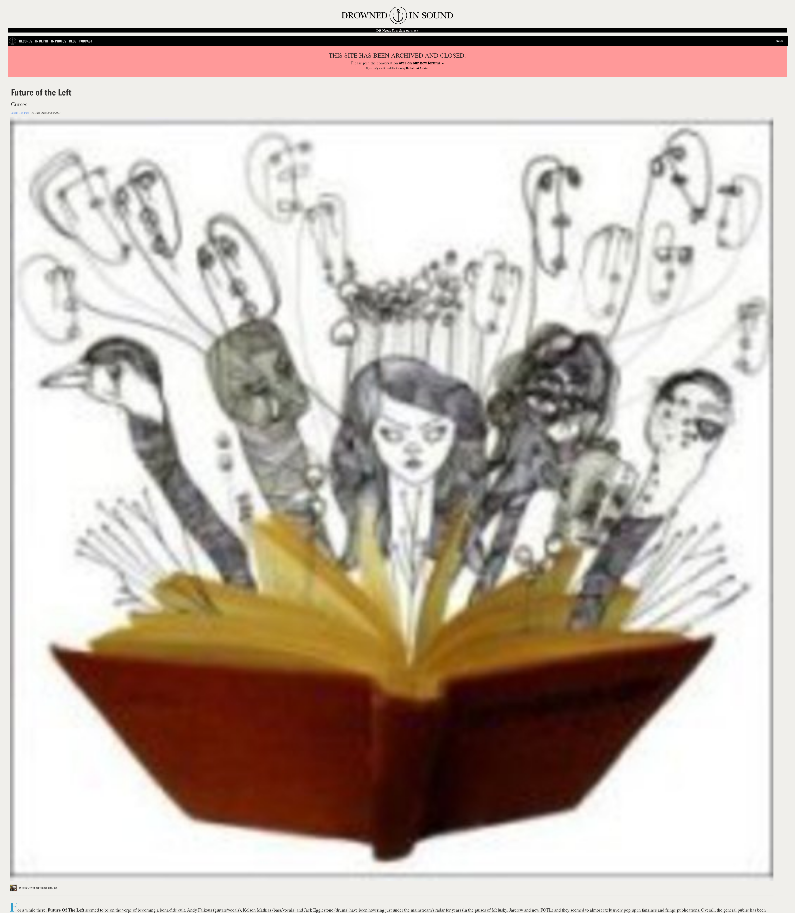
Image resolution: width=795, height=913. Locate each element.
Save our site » (397, 30)
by (26, 887)
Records (25, 41)
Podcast (85, 41)
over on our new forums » (421, 63)
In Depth (41, 41)
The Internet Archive (417, 68)
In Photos (58, 41)
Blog (72, 41)
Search (779, 41)
